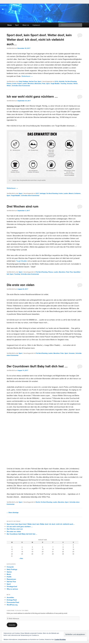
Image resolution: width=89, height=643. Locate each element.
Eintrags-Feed (12, 600)
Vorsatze (70, 83)
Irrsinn (14, 83)
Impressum (36, 25)
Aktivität (61, 81)
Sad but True (33, 81)
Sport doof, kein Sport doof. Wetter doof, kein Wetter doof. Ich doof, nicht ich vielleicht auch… (39, 39)
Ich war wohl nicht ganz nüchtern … (32, 96)
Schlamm (77, 193)
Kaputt (19, 83)
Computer (10, 567)
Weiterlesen (27, 76)
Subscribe (12, 625)
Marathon (31, 83)
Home (9, 25)
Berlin (38, 502)
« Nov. (21, 558)
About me (25, 25)
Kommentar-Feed (13, 602)
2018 (56, 81)
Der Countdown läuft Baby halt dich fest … (37, 366)
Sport (17, 25)
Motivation (38, 83)
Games (9, 572)
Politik (9, 577)
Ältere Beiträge (13, 512)
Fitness (9, 83)
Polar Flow (69, 272)
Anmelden (10, 597)
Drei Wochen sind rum (22, 206)
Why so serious (12, 589)
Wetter (75, 83)
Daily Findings (23, 81)
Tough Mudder (55, 83)
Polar (44, 83)
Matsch (71, 193)
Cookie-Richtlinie (60, 639)
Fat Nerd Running (71, 81)
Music (9, 574)
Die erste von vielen (21, 285)
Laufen (24, 83)
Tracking (63, 83)
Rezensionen (11, 579)
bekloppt (43, 193)
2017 (37, 193)
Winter (9, 86)
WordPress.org (12, 605)
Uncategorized (12, 586)
